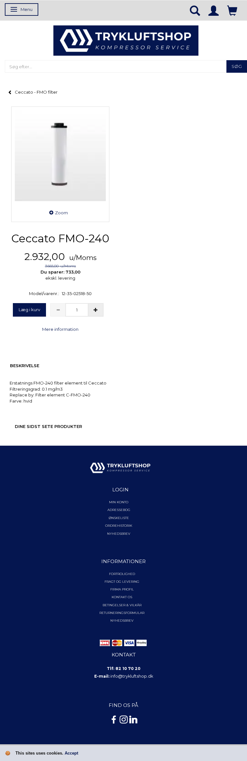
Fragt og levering (122, 582)
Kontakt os (122, 597)
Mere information (60, 329)
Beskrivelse (24, 365)
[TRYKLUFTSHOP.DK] (126, 40)
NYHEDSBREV (121, 620)
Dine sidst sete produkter (48, 426)
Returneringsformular (121, 613)
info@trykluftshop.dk (131, 676)
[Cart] (232, 10)
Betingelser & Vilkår (122, 605)
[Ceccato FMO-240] (60, 155)
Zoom (61, 212)
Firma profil (122, 589)
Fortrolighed (122, 574)
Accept (71, 753)
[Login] (214, 10)
